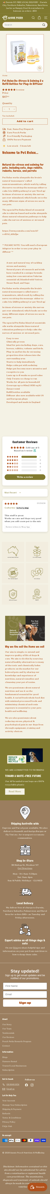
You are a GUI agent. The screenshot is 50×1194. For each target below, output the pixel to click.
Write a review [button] (25, 477)
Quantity (7, 103)
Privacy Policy (8, 1122)
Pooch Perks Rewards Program (16, 1041)
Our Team (7, 1028)
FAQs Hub (7, 1126)
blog (15, 947)
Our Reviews (8, 1037)
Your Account (8, 1100)
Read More (15, 791)
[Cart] (39, 18)
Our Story (7, 1024)
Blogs (5, 1057)
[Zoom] (39, 68)
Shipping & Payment (12, 1109)
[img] (11, 503)
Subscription (8, 1070)
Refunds (6, 1113)
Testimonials (8, 1033)
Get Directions (25, 868)
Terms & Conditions (11, 1117)
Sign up (25, 1003)
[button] (9, 89)
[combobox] (25, 25)
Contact (6, 1045)
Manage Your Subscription (14, 1105)
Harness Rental (9, 1061)
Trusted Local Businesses (14, 1066)
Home (5, 75)
